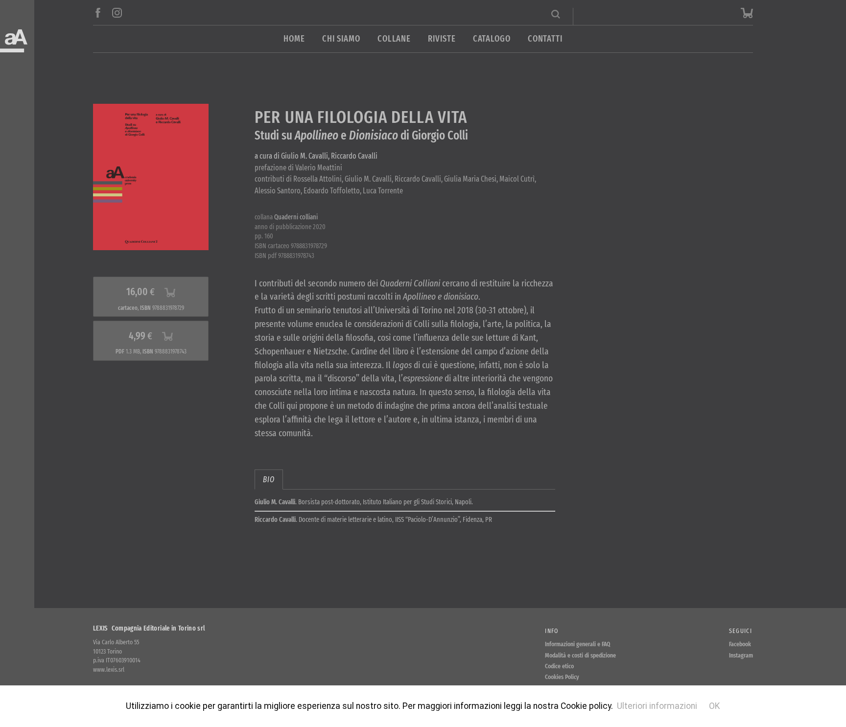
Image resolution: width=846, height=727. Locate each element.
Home (294, 39)
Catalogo (492, 39)
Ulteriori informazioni (657, 706)
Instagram (741, 655)
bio (268, 479)
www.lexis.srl (108, 669)
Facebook (740, 644)
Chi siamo (341, 39)
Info (551, 630)
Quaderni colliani (296, 217)
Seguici (740, 630)
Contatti (545, 39)
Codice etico (559, 666)
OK (714, 706)
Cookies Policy (562, 676)
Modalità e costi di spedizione (580, 655)
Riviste (441, 39)
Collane (394, 39)
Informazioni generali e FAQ (578, 644)
